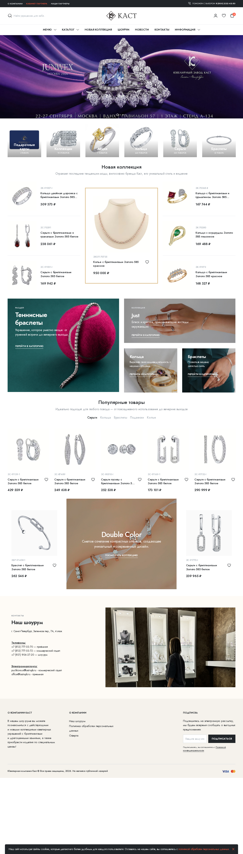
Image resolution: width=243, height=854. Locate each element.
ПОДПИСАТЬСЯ (222, 738)
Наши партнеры (60, 3)
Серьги (92, 417)
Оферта (73, 735)
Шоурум (123, 30)
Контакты (162, 30)
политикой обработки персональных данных (203, 849)
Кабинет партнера (36, 3)
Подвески (137, 417)
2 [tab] (120, 115)
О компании (15, 3)
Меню (47, 30)
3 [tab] (123, 115)
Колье (151, 417)
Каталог (68, 30)
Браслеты (120, 417)
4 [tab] (125, 115)
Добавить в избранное (147, 262)
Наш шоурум (77, 721)
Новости (142, 30)
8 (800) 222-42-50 (225, 3)
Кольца (105, 417)
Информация (185, 30)
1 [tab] (117, 115)
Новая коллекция (98, 30)
